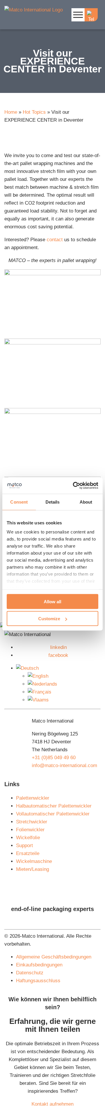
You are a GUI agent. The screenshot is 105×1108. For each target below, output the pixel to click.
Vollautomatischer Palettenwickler (53, 814)
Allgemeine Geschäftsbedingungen (53, 957)
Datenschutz (29, 973)
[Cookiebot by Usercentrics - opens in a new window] (74, 486)
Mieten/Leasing (32, 869)
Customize (49, 618)
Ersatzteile (27, 853)
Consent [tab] (19, 501)
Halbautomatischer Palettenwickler (54, 806)
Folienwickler (30, 829)
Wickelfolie (28, 837)
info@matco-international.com (64, 765)
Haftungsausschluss (38, 980)
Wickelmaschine (34, 861)
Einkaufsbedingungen (39, 965)
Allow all (52, 601)
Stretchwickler (31, 822)
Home (10, 112)
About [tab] (86, 501)
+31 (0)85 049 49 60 (54, 757)
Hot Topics (34, 112)
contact (55, 239)
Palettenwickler (32, 798)
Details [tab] (53, 501)
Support (24, 845)
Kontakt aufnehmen (53, 1104)
